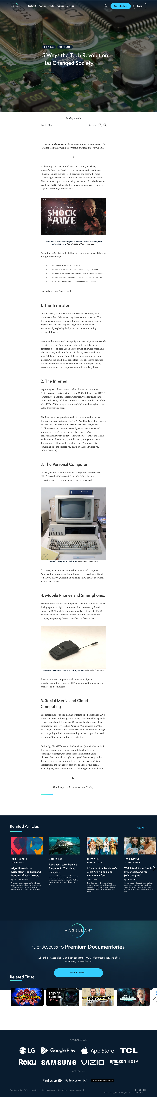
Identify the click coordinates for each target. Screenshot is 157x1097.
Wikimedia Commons (87, 562)
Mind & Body (18, 862)
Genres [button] (60, 6)
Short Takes (49, 47)
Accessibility (80, 1090)
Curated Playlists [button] (46, 6)
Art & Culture (132, 859)
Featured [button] (32, 6)
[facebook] (100, 125)
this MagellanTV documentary (80, 244)
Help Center (63, 1090)
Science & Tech (65, 47)
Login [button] (140, 6)
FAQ (26, 1090)
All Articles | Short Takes (36, 200)
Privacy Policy (35, 1090)
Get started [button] (120, 6)
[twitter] (104, 125)
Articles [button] (70, 6)
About (72, 1090)
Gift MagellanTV (16, 1090)
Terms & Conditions (49, 1090)
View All (140, 828)
